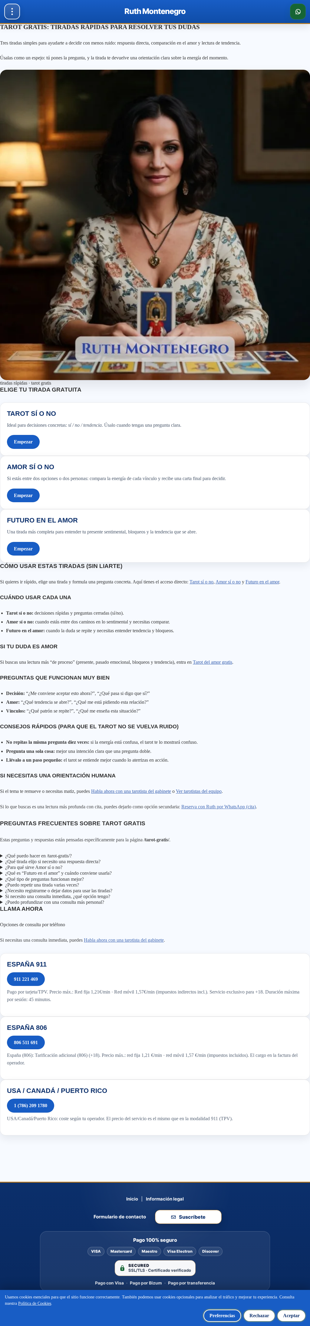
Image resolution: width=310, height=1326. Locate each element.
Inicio (132, 1199)
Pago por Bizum (146, 1283)
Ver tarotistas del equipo (199, 791)
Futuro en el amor (262, 581)
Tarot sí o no (201, 581)
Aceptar (291, 1315)
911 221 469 (26, 979)
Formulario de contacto (120, 1217)
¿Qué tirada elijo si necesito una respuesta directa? (53, 861)
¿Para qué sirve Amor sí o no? (33, 867)
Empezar (23, 441)
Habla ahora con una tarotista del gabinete (131, 791)
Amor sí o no (228, 581)
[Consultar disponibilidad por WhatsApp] (298, 11)
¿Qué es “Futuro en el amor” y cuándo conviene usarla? (58, 873)
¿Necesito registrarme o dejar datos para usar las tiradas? (58, 890)
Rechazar (259, 1315)
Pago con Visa (109, 1283)
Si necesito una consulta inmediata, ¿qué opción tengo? (57, 896)
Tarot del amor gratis (212, 662)
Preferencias (222, 1315)
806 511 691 (26, 1042)
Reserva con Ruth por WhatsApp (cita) (218, 806)
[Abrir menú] (12, 11)
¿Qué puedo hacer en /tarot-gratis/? (38, 855)
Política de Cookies (34, 1303)
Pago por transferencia (191, 1283)
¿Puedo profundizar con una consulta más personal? (54, 902)
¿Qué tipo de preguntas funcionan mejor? (44, 879)
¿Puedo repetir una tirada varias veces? (42, 884)
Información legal (165, 1199)
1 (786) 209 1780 (30, 1105)
